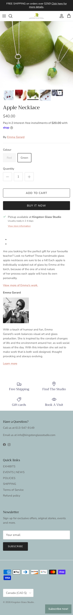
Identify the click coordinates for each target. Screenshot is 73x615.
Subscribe (15, 546)
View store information (19, 226)
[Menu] (4, 16)
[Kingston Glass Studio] (36, 16)
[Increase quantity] (29, 176)
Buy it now (36, 205)
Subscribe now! (58, 609)
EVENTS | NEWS (14, 472)
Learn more (10, 363)
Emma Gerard (16, 137)
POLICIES (9, 478)
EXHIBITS (9, 466)
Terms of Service (13, 490)
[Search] (12, 16)
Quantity (8, 169)
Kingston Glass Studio (22, 602)
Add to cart (36, 193)
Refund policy (11, 495)
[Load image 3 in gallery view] (36, 54)
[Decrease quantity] (7, 176)
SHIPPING (9, 484)
